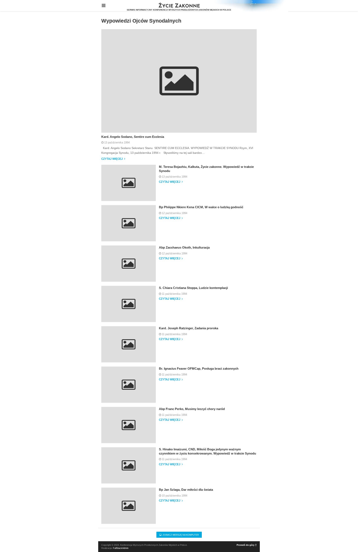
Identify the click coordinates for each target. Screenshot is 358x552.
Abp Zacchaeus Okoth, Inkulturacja (184, 247)
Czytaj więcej (112, 159)
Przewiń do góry (245, 545)
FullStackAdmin (120, 548)
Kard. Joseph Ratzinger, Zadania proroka (188, 328)
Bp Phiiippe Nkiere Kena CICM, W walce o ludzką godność (201, 207)
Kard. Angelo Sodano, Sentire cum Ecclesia (132, 136)
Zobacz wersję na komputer (180, 535)
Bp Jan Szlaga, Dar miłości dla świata (186, 489)
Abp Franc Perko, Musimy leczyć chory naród (192, 409)
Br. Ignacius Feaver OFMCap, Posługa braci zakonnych (198, 368)
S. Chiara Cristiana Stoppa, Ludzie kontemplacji (193, 288)
